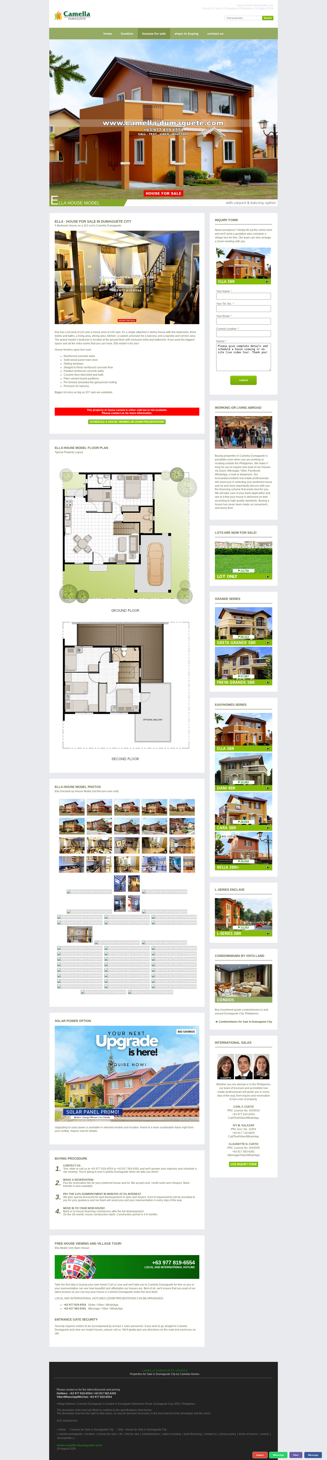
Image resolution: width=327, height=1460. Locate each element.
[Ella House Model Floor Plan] (127, 611)
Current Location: (226, 328)
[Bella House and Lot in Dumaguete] (243, 869)
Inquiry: (220, 341)
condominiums (151, 1434)
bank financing (193, 1434)
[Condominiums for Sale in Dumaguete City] (243, 983)
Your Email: (223, 316)
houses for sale (154, 33)
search (265, 1434)
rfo (120, 1434)
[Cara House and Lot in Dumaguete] (243, 829)
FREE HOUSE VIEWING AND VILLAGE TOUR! (88, 1243)
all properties (65, 1438)
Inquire (260, 1455)
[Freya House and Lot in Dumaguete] (243, 684)
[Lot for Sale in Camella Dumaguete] (243, 578)
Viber (296, 1455)
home (107, 33)
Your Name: (223, 291)
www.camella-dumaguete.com (79, 1445)
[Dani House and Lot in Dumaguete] (243, 790)
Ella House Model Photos (78, 787)
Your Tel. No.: (224, 303)
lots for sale (132, 1434)
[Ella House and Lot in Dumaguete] (243, 750)
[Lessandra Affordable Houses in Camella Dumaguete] (243, 935)
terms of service (248, 1434)
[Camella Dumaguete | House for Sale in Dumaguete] (71, 20)
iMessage (313, 1455)
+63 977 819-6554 (75, 1304)
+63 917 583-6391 (75, 1308)
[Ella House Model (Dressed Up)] (127, 277)
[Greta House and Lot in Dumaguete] (243, 644)
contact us (215, 33)
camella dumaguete (71, 1434)
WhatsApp (278, 1455)
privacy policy (228, 1434)
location (127, 33)
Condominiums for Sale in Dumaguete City (245, 1021)
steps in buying (186, 33)
